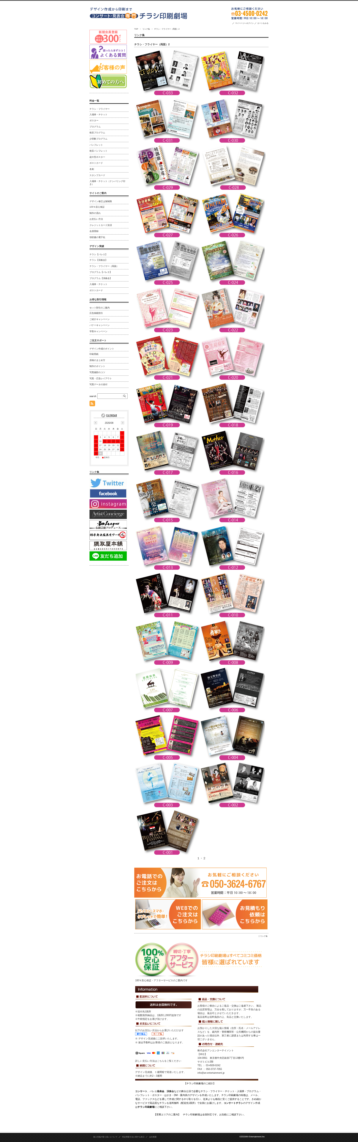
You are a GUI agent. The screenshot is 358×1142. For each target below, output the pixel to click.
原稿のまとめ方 (97, 360)
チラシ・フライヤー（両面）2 (152, 44)
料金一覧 (94, 100)
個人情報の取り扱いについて (105, 1137)
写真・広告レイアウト (101, 378)
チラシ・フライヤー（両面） (104, 266)
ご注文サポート (98, 340)
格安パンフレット (98, 151)
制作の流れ (95, 213)
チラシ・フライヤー (100, 109)
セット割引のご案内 (100, 307)
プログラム (95, 126)
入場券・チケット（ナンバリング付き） (107, 183)
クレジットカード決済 (101, 225)
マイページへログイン (244, 23)
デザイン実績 (97, 246)
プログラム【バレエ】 (101, 272)
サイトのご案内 (98, 193)
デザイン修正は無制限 (101, 201)
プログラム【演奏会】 (101, 278)
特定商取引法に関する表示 (133, 1137)
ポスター (94, 120)
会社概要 (153, 1137)
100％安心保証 (97, 207)
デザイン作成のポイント (102, 348)
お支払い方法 (96, 219)
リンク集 (146, 29)
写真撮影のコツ (97, 372)
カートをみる (262, 23)
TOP (136, 29)
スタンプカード (97, 175)
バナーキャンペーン (100, 325)
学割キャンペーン (98, 331)
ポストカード (96, 163)
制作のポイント (97, 366)
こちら (160, 1060)
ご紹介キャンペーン (100, 319)
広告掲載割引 (96, 313)
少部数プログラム (98, 138)
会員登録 (94, 231)
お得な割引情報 (98, 299)
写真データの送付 (98, 384)
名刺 (92, 169)
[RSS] (92, 404)
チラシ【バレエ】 (98, 254)
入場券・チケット (98, 114)
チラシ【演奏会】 (98, 260)
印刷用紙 (94, 354)
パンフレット (96, 145)
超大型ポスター (97, 157)
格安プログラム (97, 132)
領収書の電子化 (97, 237)
